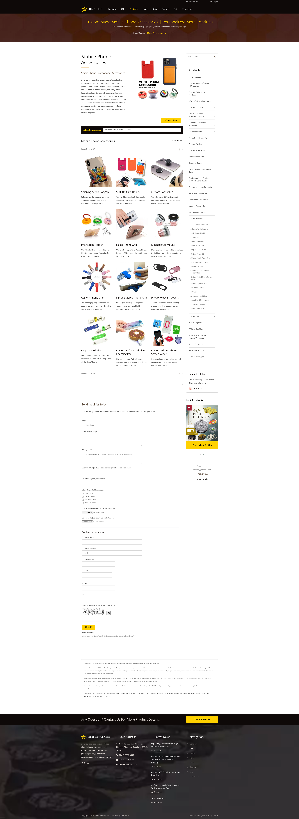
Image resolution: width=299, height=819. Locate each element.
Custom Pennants (196, 218)
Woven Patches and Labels (200, 101)
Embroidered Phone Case (199, 300)
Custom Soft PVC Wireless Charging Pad (131, 352)
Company (111, 9)
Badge (161, 693)
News (145, 9)
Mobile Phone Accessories (156, 33)
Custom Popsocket (162, 192)
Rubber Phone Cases (197, 304)
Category (142, 33)
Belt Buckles (183, 693)
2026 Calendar (157, 798)
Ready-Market (213, 816)
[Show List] (181, 140)
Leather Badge (168, 693)
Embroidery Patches (194, 693)
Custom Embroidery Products (197, 93)
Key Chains (136, 693)
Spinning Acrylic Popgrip (95, 192)
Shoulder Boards (195, 163)
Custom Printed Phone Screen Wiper (164, 352)
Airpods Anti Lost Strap (198, 296)
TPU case (193, 292)
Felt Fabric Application (198, 350)
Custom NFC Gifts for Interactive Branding (165, 773)
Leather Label (205, 693)
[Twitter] (85, 763)
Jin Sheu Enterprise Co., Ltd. (105, 816)
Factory (165, 9)
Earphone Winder (91, 350)
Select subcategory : (92, 130)
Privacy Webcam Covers (165, 297)
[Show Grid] (178, 140)
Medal (142, 693)
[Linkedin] (88, 763)
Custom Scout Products (198, 150)
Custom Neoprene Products (200, 187)
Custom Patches (195, 144)
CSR (123, 9)
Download (198, 388)
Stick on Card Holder (128, 192)
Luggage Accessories (197, 206)
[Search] (215, 57)
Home (135, 33)
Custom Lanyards (196, 107)
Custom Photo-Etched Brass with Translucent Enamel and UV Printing (166, 759)
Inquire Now (172, 120)
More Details (202, 479)
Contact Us (187, 9)
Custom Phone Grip (92, 297)
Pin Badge (129, 693)
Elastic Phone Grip (126, 244)
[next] (181, 384)
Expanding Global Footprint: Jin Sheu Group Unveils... (164, 745)
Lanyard (117, 693)
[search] (187, 2)
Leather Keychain (89, 696)
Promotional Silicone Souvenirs (197, 124)
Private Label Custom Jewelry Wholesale (197, 336)
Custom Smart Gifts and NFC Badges (199, 84)
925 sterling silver (196, 329)
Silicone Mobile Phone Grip (131, 297)
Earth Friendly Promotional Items (200, 170)
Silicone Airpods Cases (198, 284)
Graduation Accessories (198, 200)
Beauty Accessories (197, 157)
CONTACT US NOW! (202, 719)
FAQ (176, 9)
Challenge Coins (154, 693)
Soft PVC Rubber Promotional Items (196, 115)
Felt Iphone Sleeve (197, 288)
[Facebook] (82, 763)
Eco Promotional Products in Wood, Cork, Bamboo (199, 179)
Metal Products (195, 77)
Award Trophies (195, 323)
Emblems (176, 693)
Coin (146, 693)
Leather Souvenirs (196, 132)
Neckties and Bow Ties (198, 193)
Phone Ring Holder (92, 244)
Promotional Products (198, 138)
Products (134, 9)
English (215, 2)
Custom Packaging (196, 357)
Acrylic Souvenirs (196, 344)
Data (155, 9)
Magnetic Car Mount (162, 244)
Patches (123, 693)
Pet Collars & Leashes (197, 212)
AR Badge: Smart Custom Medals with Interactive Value (165, 786)
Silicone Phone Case (197, 309)
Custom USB (194, 316)
